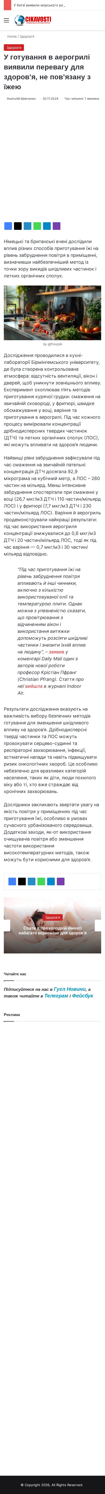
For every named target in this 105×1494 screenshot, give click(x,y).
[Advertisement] (52, 161)
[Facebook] (8, 226)
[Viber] (56, 226)
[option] (52, 925)
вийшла (34, 686)
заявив (56, 651)
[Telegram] (47, 226)
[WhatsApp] (37, 226)
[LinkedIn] (27, 226)
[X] (18, 226)
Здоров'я (27, 36)
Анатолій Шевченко (21, 98)
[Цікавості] (33, 20)
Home (11, 36)
